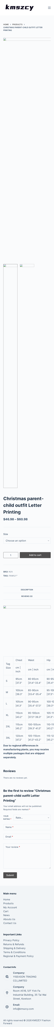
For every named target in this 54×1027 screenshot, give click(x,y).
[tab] (27, 589)
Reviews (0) (27, 596)
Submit (10, 875)
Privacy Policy (11, 940)
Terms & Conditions (14, 952)
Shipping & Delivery (14, 948)
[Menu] (49, 7)
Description (27, 590)
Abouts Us (9, 919)
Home (6, 899)
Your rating (7, 817)
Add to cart (35, 555)
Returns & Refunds (13, 944)
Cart (5, 911)
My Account (10, 907)
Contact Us (9, 923)
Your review (13, 847)
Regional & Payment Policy (18, 956)
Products (8, 903)
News (6, 915)
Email (9, 836)
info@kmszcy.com (23, 1008)
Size (5, 534)
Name (10, 827)
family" (13, 576)
